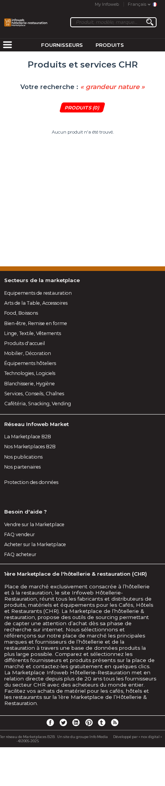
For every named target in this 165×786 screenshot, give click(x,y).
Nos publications (23, 457)
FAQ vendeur (19, 534)
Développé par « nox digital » (137, 737)
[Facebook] (50, 722)
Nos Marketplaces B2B (30, 446)
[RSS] (115, 722)
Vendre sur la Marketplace (34, 524)
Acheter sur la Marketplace (35, 544)
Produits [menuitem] (110, 45)
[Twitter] (63, 722)
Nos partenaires (22, 467)
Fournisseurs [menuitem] (62, 45)
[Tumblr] (101, 722)
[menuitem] (7, 45)
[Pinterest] (89, 722)
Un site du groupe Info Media (82, 737)
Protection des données (31, 482)
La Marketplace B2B (27, 436)
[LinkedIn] (76, 722)
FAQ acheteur (20, 554)
